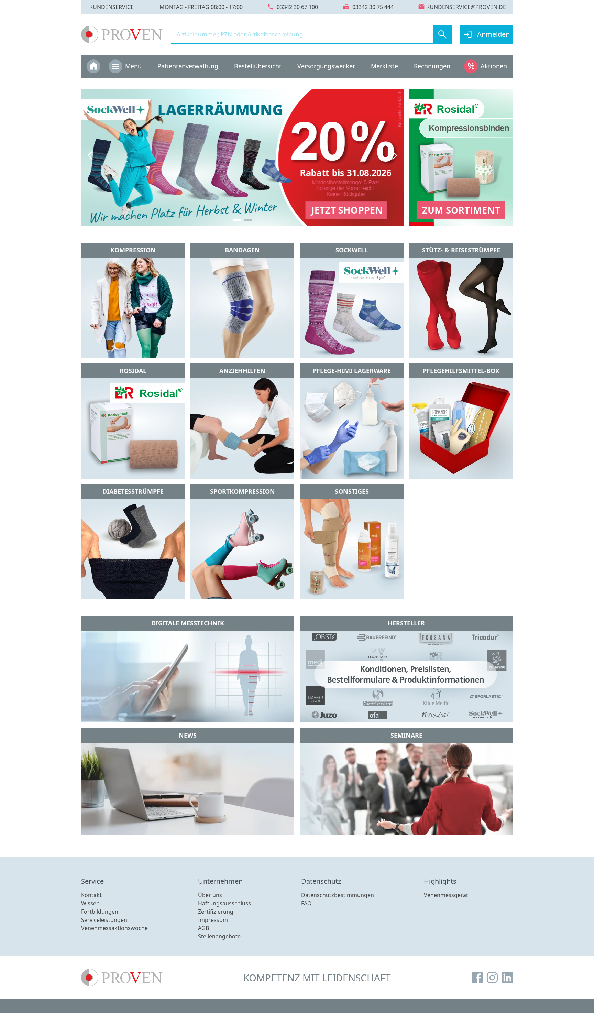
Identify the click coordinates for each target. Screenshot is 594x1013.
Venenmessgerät (446, 895)
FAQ (306, 903)
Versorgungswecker (326, 66)
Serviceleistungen (104, 920)
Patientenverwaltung (187, 66)
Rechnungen (432, 66)
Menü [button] (133, 66)
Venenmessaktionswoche (114, 928)
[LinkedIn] (507, 977)
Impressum (213, 920)
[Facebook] (477, 977)
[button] (90, 155)
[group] (242, 157)
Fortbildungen (99, 911)
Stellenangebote (219, 936)
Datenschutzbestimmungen (337, 895)
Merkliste (384, 66)
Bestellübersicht (258, 66)
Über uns (210, 895)
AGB (203, 928)
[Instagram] (492, 977)
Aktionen (494, 66)
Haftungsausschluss (224, 903)
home (94, 66)
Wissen (90, 903)
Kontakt (91, 895)
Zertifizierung (215, 911)
